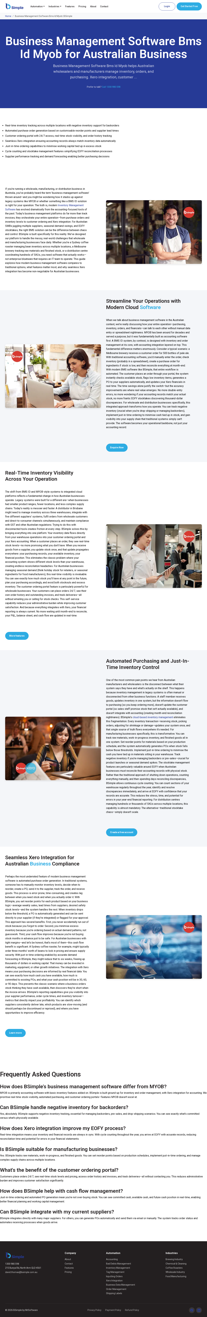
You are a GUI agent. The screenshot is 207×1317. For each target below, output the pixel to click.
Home (8, 16)
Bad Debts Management (118, 1263)
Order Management (116, 1289)
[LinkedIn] (199, 1310)
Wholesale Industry (175, 1272)
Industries (54, 6)
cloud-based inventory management (153, 717)
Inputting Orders (114, 1276)
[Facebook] (192, 1310)
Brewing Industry (174, 1259)
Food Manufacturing (176, 1276)
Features (70, 6)
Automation (36, 6)
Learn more (15, 1033)
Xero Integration (114, 1280)
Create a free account (121, 832)
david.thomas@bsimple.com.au (21, 1272)
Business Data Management (120, 1284)
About (93, 6)
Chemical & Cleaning (176, 1263)
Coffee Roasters (174, 1268)
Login (167, 6)
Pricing (82, 6)
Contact (104, 6)
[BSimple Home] (14, 6)
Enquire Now (117, 447)
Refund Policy (132, 1310)
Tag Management (115, 1272)
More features (17, 635)
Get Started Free (189, 6)
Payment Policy (113, 1310)
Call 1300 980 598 (111, 87)
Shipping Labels (114, 1293)
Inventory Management (118, 1268)
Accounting (112, 1259)
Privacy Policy (94, 1310)
